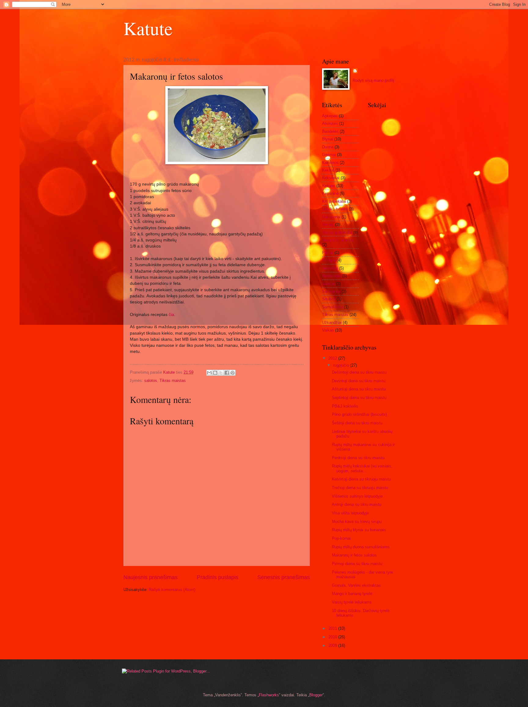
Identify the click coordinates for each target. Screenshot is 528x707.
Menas (328, 224)
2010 (333, 637)
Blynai (327, 139)
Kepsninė (330, 193)
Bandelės (330, 131)
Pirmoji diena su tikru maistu (357, 563)
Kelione (328, 185)
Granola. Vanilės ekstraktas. (357, 585)
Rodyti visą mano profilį (373, 80)
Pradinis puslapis (217, 577)
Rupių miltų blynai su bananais (359, 530)
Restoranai (331, 276)
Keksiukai (330, 178)
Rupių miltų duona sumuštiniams (361, 547)
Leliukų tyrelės (335, 209)
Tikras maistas (173, 380)
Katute (148, 28)
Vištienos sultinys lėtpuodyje (357, 496)
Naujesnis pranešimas (150, 577)
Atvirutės (330, 123)
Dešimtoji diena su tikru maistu (359, 372)
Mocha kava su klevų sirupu (357, 521)
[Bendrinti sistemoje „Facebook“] (227, 373)
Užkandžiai (332, 322)
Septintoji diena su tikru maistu (359, 397)
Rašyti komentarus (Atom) (172, 589)
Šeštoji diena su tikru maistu (357, 423)
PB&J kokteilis (345, 406)
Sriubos (329, 299)
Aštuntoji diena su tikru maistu (359, 389)
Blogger (316, 695)
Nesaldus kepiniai (337, 240)
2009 (333, 645)
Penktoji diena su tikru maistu (358, 457)
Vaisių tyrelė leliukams (352, 602)
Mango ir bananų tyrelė (352, 593)
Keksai (328, 170)
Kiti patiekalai (334, 201)
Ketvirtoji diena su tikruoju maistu (361, 479)
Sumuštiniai (332, 307)
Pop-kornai (341, 538)
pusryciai (330, 268)
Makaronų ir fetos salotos (354, 555)
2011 (333, 628)
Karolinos (330, 162)
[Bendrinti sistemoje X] (221, 373)
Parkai (327, 252)
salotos (150, 380)
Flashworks (269, 695)
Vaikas (328, 330)
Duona (327, 147)
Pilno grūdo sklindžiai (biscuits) (359, 414)
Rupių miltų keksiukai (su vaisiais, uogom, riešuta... (362, 468)
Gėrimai (329, 154)
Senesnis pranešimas (283, 577)
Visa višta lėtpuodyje (350, 513)
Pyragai (329, 260)
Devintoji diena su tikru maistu (358, 381)
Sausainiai (331, 291)
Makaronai (331, 217)
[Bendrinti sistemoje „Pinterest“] (232, 373)
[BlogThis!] (215, 373)
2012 (333, 358)
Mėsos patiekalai (337, 232)
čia (171, 314)
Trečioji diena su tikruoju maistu (360, 487)
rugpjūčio (341, 365)
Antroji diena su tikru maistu (356, 504)
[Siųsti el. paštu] (209, 373)
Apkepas (330, 116)
